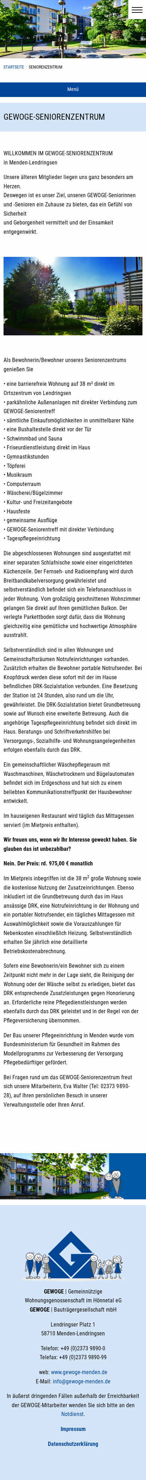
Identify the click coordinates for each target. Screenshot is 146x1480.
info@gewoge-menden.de (82, 1381)
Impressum (73, 1429)
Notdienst (72, 1414)
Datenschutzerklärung (73, 1444)
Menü (73, 89)
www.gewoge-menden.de (79, 1372)
